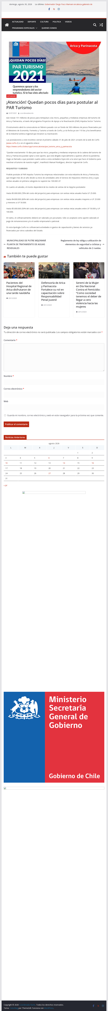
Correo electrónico (14, 388)
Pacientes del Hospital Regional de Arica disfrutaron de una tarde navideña (18, 288)
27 (49, 473)
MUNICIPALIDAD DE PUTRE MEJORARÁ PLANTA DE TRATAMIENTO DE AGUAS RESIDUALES (26, 244)
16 (93, 463)
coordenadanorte (26, 113)
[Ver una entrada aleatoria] (101, 25)
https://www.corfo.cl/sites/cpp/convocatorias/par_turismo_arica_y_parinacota (39, 146)
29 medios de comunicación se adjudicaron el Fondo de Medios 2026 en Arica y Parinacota (68, 3)
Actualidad (17, 21)
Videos (68, 21)
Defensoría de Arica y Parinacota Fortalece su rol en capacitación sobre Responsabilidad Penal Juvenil (53, 291)
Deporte (32, 21)
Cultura (44, 21)
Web (6, 401)
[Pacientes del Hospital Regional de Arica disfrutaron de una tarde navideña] (19, 264)
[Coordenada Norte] (7, 25)
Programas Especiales (23, 28)
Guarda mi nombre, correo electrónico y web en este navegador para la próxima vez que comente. (55, 415)
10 (6, 463)
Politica (57, 21)
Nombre (9, 376)
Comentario (10, 340)
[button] (36, 28)
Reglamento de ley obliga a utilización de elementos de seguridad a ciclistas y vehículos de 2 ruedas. (81, 244)
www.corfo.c (12, 143)
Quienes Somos (49, 28)
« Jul (5, 485)
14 (64, 463)
